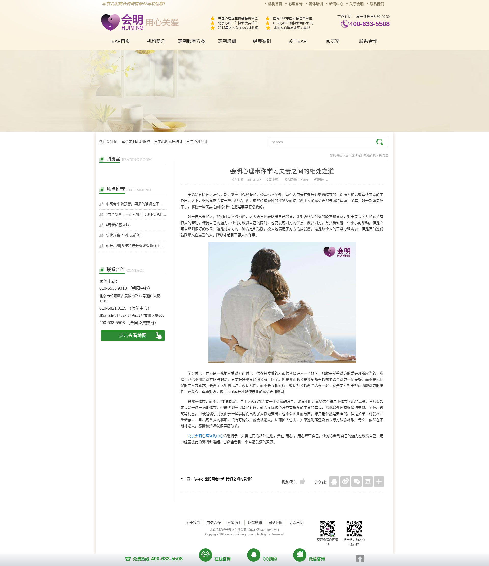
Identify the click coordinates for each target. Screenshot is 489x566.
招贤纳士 (234, 523)
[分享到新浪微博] (345, 481)
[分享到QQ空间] (334, 481)
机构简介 (156, 41)
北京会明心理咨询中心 (205, 436)
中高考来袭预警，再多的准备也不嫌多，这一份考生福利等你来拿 (136, 204)
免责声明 (296, 523)
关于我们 (193, 523)
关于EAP (297, 41)
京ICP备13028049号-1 (263, 530)
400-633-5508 (369, 24)
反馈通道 (255, 523)
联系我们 (377, 4)
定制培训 (227, 41)
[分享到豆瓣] (368, 481)
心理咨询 (295, 4)
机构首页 (275, 4)
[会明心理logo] (139, 21)
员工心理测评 (197, 142)
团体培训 (316, 4)
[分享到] (379, 481)
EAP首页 (121, 41)
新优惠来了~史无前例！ (125, 235)
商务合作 (214, 523)
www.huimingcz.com (241, 534)
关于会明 (356, 4)
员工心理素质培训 (168, 142)
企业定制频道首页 (363, 155)
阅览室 (333, 41)
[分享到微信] (356, 481)
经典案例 (262, 41)
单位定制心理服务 (136, 142)
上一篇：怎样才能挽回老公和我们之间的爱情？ (216, 479)
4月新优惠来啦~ (118, 225)
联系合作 (368, 41)
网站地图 (275, 523)
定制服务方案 (191, 41)
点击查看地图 (132, 335)
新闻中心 (336, 4)
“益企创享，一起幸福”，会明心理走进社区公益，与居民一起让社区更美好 (136, 214)
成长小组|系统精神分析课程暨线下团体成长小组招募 (136, 246)
